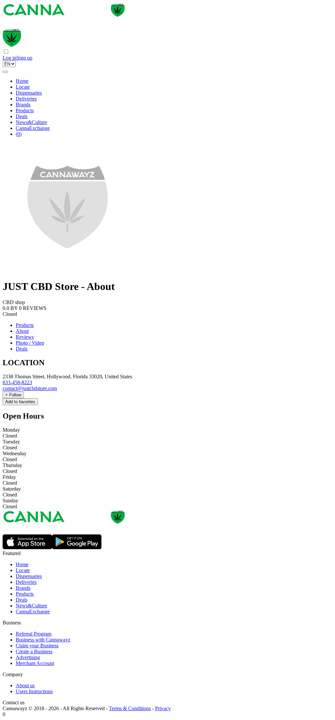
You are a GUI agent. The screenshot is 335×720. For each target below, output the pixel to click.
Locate (23, 87)
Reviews (25, 337)
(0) (19, 134)
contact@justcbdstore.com (30, 388)
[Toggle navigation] (5, 72)
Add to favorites (20, 401)
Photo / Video (30, 343)
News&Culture (31, 122)
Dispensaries (29, 93)
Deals (21, 116)
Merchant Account (35, 663)
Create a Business (34, 651)
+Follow (13, 394)
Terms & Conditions (130, 708)
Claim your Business (37, 645)
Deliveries (26, 98)
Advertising (28, 657)
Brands (23, 104)
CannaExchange (33, 128)
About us (25, 685)
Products (25, 110)
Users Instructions (34, 691)
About (22, 331)
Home (22, 81)
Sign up (24, 58)
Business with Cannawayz (43, 639)
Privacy (163, 708)
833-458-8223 (17, 382)
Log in (9, 58)
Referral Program (33, 634)
